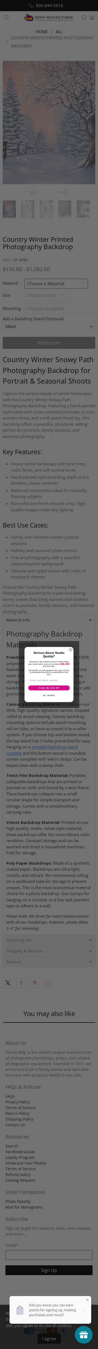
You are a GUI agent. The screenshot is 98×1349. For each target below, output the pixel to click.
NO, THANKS (49, 695)
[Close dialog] (70, 649)
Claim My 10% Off (49, 688)
